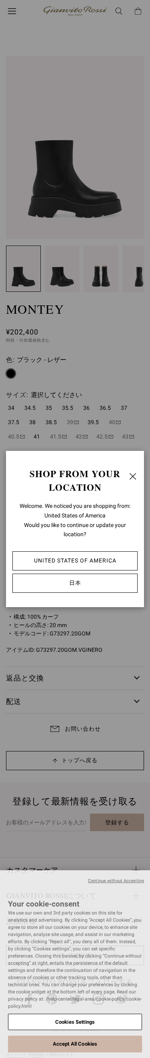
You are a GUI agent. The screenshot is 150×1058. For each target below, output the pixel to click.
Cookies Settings (75, 1022)
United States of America (75, 560)
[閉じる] (132, 476)
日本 (75, 583)
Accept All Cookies (75, 1044)
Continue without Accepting (116, 880)
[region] (75, 964)
